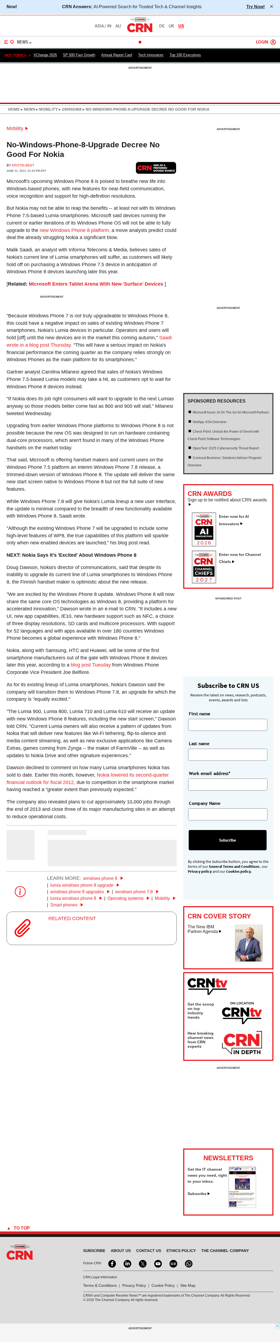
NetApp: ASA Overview (209, 422)
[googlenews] (173, 1263)
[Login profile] (273, 42)
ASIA (99, 26)
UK (171, 26)
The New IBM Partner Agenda (203, 929)
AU (118, 26)
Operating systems (126, 898)
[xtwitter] (142, 1263)
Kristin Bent (23, 165)
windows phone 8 (100, 878)
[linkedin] (127, 1263)
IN (109, 26)
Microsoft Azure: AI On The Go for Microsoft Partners (231, 412)
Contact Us (148, 1250)
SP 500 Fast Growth (79, 55)
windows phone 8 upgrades (77, 891)
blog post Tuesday (91, 665)
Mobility (15, 128)
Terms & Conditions (100, 1285)
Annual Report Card (116, 55)
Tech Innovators (151, 55)
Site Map (188, 1285)
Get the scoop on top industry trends (201, 1011)
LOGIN (262, 42)
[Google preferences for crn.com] (156, 168)
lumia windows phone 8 (73, 898)
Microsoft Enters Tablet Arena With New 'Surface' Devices (96, 284)
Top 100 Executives (185, 55)
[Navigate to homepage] (140, 32)
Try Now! (255, 6)
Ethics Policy (181, 1250)
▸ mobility (46, 109)
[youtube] (157, 1263)
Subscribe (197, 1193)
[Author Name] (20, 856)
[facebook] (112, 1263)
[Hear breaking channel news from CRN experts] (242, 1043)
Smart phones (64, 905)
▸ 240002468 (69, 109)
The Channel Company (225, 1250)
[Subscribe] (242, 1206)
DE (162, 26)
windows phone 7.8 (134, 891)
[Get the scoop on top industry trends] (242, 1014)
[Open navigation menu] (9, 42)
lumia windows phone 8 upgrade (82, 885)
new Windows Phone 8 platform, (75, 230)
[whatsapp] (188, 1263)
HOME (14, 109)
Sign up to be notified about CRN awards (227, 500)
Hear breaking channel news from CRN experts (201, 1040)
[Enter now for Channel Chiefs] (206, 581)
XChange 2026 (45, 55)
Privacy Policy (134, 1285)
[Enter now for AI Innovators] (206, 544)
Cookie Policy (163, 1285)
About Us (121, 1250)
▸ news (27, 109)
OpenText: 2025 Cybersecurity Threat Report (226, 448)
